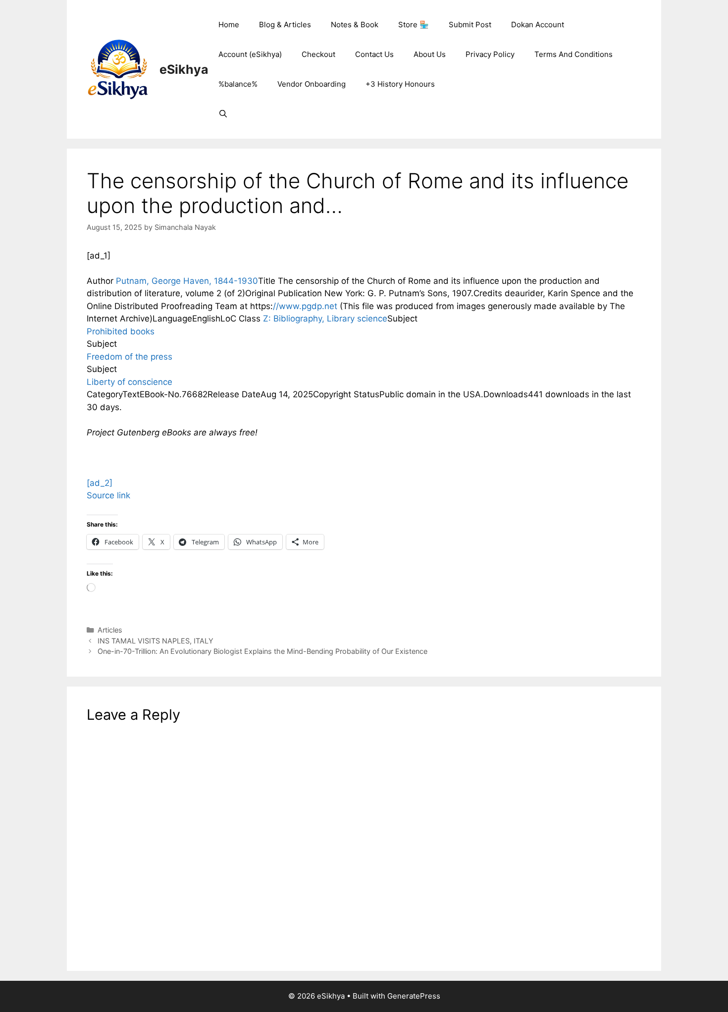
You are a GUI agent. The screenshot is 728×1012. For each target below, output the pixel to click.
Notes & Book (354, 24)
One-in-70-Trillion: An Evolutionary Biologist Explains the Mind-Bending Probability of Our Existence (262, 651)
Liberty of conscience (129, 382)
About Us (430, 54)
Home (228, 24)
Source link (108, 495)
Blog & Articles (285, 24)
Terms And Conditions (573, 54)
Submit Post (470, 24)
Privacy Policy (490, 54)
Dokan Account (537, 24)
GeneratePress (413, 996)
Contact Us (374, 54)
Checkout (318, 54)
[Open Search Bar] (223, 114)
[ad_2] (99, 483)
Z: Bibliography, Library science (325, 318)
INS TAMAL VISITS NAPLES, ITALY (155, 641)
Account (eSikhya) (250, 54)
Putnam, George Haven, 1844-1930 (187, 281)
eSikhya (183, 69)
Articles (110, 630)
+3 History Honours (400, 84)
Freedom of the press (129, 357)
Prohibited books (121, 331)
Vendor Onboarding (311, 84)
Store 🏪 (413, 24)
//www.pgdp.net (305, 306)
